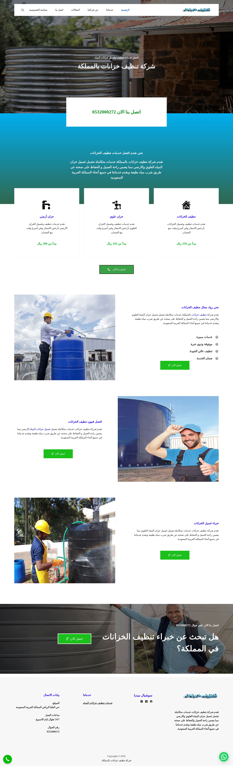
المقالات (75, 10)
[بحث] (22, 10)
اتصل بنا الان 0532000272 (116, 111)
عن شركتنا (93, 10)
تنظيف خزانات (199, 314)
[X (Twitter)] (146, 701)
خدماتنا (109, 10)
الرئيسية (125, 10)
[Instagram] (141, 701)
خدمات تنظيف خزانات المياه (98, 703)
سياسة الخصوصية (38, 10)
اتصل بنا (59, 10)
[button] (186, 243)
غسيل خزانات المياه (40, 429)
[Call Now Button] (7, 759)
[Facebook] (151, 701)
